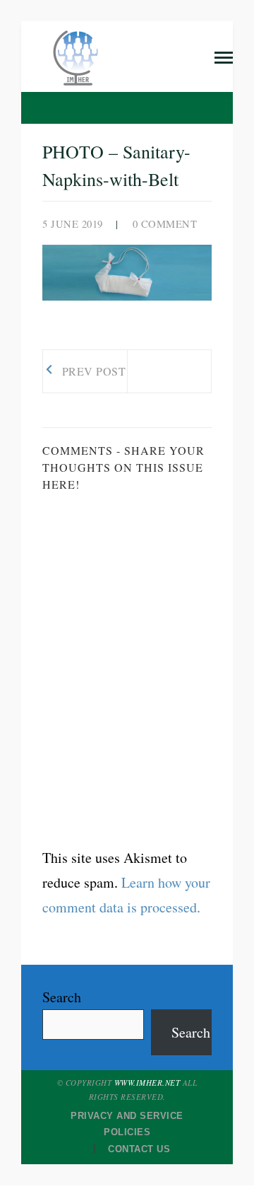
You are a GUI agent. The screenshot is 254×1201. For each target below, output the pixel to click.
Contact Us (139, 1149)
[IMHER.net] (77, 54)
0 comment (165, 224)
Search (61, 996)
